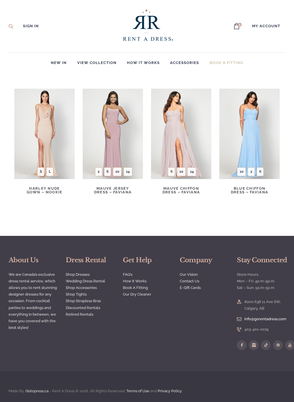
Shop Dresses (78, 274)
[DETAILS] (25, 138)
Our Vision (189, 274)
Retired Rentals (79, 314)
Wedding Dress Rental (85, 281)
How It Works (134, 281)
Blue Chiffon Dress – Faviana (249, 190)
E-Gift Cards (190, 288)
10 (117, 172)
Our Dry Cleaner (137, 294)
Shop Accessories (81, 288)
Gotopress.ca (37, 391)
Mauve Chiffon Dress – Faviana (181, 190)
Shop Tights (76, 294)
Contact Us (189, 281)
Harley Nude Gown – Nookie (45, 190)
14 (128, 172)
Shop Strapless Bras (83, 301)
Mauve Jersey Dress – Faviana (113, 190)
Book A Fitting (135, 288)
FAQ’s (127, 274)
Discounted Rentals (83, 308)
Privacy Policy (170, 391)
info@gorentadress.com (265, 319)
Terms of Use (137, 391)
